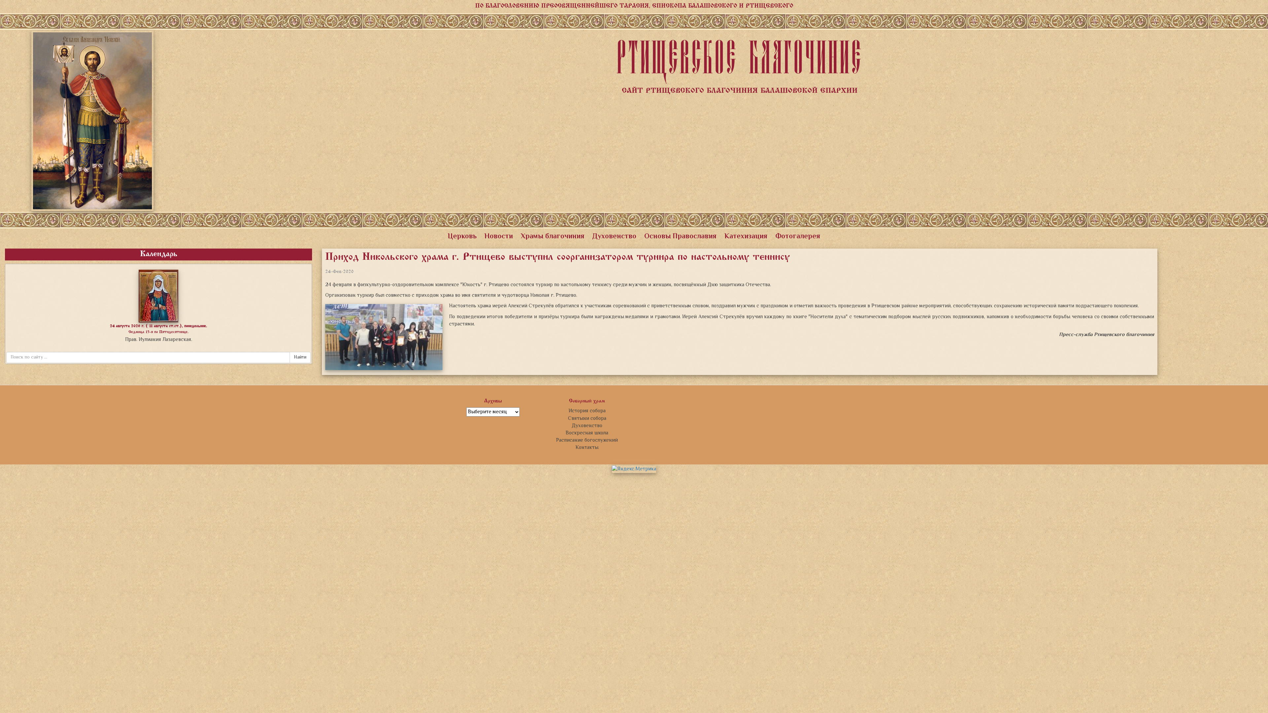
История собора (587, 411)
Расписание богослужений (587, 440)
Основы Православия (680, 236)
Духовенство (614, 236)
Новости (498, 236)
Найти (300, 357)
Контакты (587, 448)
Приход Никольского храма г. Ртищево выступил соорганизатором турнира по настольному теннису (557, 257)
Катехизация (745, 236)
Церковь (462, 236)
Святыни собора (587, 419)
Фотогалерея (797, 236)
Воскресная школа (587, 433)
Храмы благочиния (552, 236)
